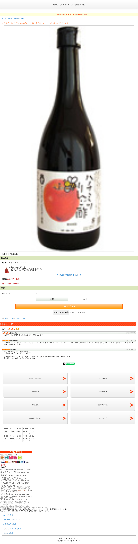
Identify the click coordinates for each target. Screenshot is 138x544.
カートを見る (8, 515)
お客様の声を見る (9, 524)
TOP (2, 18)
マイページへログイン (11, 519)
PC (78, 538)
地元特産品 (8, 18)
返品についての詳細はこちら (15, 318)
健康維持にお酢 (19, 18)
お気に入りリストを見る (12, 529)
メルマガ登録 (8, 533)
